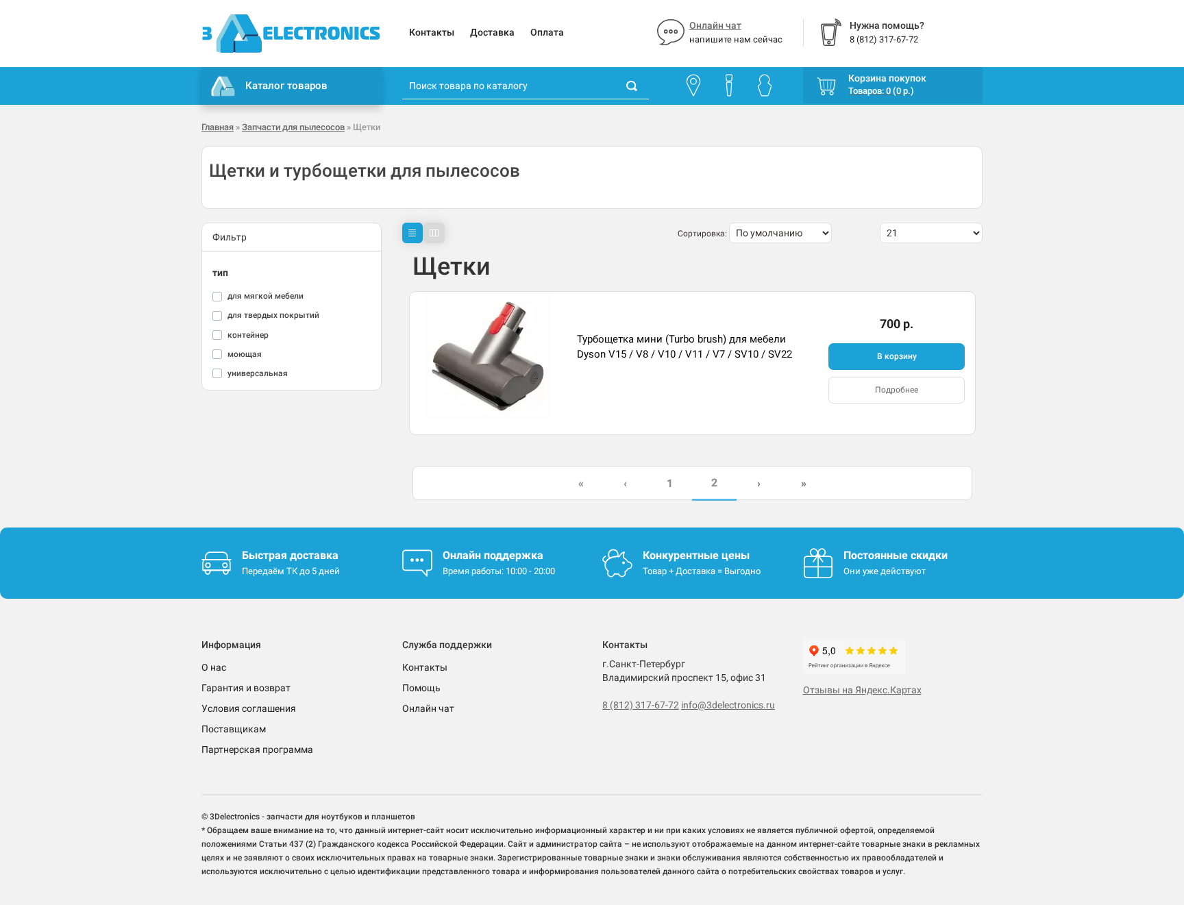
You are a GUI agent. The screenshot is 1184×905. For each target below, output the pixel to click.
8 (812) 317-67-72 (640, 704)
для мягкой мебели (265, 296)
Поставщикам (233, 728)
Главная (217, 127)
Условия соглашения (248, 708)
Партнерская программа (257, 749)
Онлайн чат (715, 25)
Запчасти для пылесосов (293, 127)
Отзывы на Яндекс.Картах (862, 689)
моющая (244, 354)
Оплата (547, 32)
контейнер (248, 335)
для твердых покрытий (273, 315)
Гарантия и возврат (246, 687)
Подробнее (896, 390)
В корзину (897, 356)
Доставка (492, 32)
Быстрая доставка (290, 555)
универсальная (257, 373)
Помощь (421, 687)
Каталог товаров (286, 85)
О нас (213, 667)
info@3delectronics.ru (728, 704)
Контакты (431, 32)
